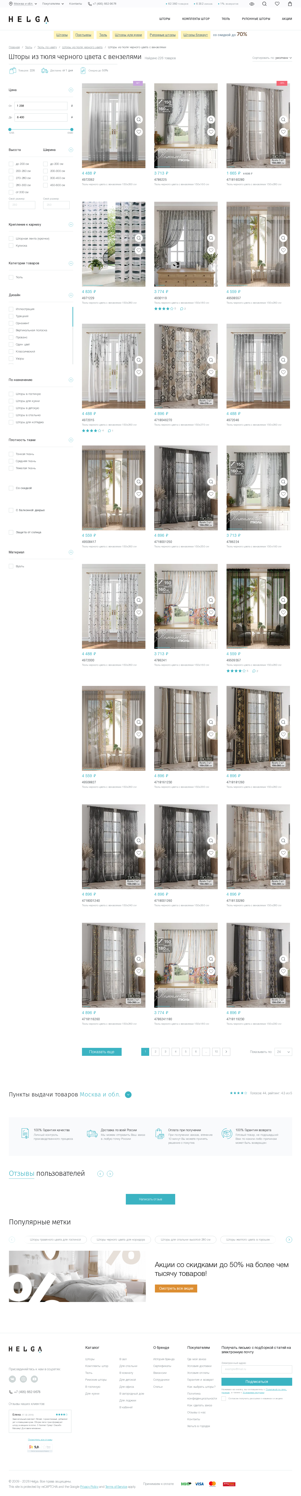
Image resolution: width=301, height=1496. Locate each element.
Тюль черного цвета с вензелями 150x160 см (181, 184)
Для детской (127, 1379)
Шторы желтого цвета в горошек (248, 1239)
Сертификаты (162, 1366)
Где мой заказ (196, 1359)
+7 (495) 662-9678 (27, 1392)
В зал (123, 1359)
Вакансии (160, 1372)
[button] (162, 125)
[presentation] (289, 1240)
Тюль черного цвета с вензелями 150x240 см (109, 905)
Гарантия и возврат (200, 1379)
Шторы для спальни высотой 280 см (185, 1239)
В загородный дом (131, 1393)
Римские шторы (96, 1379)
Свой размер (17, 198)
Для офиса (126, 1386)
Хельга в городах (198, 1426)
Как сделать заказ (199, 1405)
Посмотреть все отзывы (40, 1439)
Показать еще (101, 1052)
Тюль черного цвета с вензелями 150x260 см (109, 184)
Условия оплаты (198, 1372)
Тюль (226, 19)
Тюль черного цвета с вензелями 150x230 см (181, 786)
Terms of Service (116, 1486)
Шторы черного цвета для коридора (121, 1239)
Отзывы (21, 1173)
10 (216, 1051)
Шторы (164, 19)
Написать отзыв (150, 1199)
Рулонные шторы (256, 19)
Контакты (75, 3)
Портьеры (83, 35)
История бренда (164, 1359)
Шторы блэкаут (196, 35)
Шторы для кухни (128, 35)
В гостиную (92, 1386)
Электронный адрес (233, 1363)
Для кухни (92, 1393)
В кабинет (126, 1407)
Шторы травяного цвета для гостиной (55, 1239)
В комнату (126, 1372)
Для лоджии (127, 1400)
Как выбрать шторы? (201, 1386)
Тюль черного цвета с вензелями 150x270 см (181, 424)
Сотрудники (161, 1379)
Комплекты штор (196, 19)
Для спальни (128, 1366)
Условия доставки (199, 1366)
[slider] (9, 129)
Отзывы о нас (196, 1412)
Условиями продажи (253, 1392)
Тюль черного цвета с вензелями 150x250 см (181, 546)
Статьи (158, 1386)
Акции (287, 19)
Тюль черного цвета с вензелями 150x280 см (254, 184)
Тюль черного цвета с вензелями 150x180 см (181, 302)
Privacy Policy (89, 1486)
